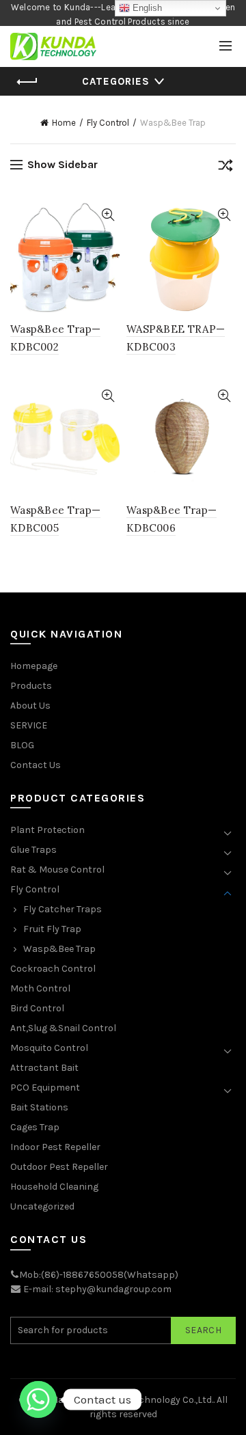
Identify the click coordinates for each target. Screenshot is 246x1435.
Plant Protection (47, 830)
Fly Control (108, 123)
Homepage (33, 666)
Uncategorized (42, 1206)
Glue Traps (33, 850)
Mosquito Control (49, 1048)
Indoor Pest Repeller (55, 1147)
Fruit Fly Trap (52, 929)
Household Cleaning (54, 1186)
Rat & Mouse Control (57, 869)
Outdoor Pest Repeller (59, 1167)
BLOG (22, 745)
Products (31, 686)
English (146, 8)
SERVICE (28, 725)
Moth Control (40, 988)
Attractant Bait (44, 1068)
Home (64, 123)
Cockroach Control (53, 968)
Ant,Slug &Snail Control (63, 1028)
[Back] (27, 82)
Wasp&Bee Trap (59, 949)
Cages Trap (34, 1127)
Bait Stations (39, 1107)
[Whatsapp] (38, 1399)
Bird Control (37, 1008)
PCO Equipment (45, 1087)
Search (203, 1330)
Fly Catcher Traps (62, 909)
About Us (30, 705)
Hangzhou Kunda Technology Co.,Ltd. (132, 1400)
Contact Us (35, 765)
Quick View (108, 215)
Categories (116, 81)
